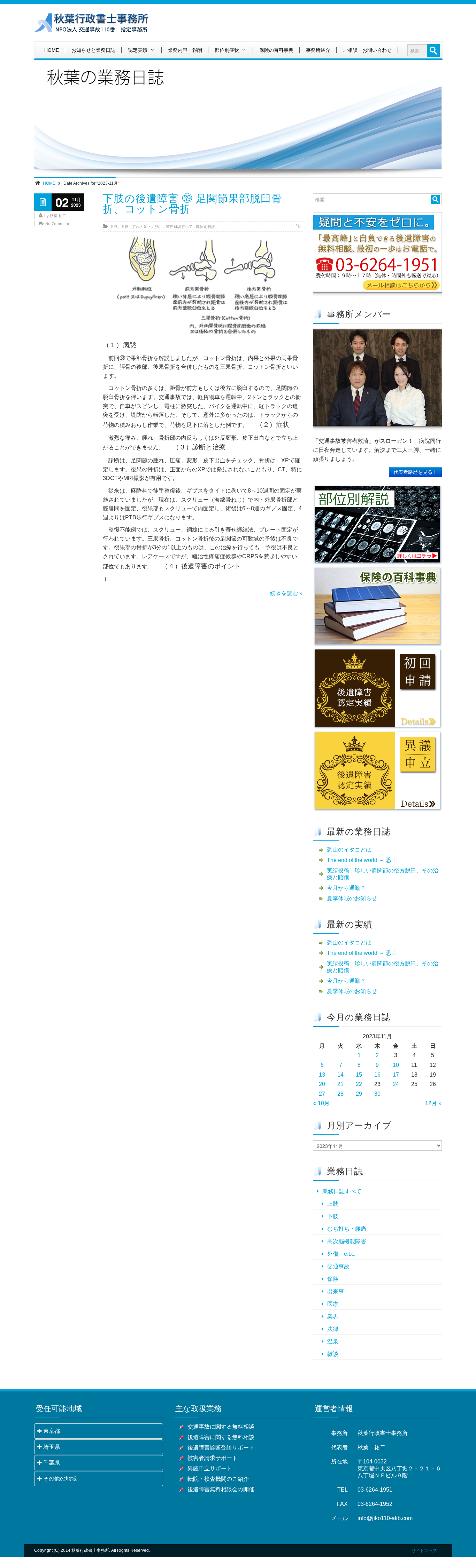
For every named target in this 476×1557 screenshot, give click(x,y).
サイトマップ (424, 1550)
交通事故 (338, 1266)
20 (322, 1084)
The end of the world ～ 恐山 (362, 860)
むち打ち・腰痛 (346, 1229)
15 (359, 1075)
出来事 (335, 1291)
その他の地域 (60, 1479)
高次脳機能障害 (346, 1241)
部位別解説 (205, 226)
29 (359, 1094)
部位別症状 (227, 50)
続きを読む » (286, 593)
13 (322, 1075)
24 (396, 1084)
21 (340, 1084)
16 (377, 1075)
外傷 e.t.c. (341, 1254)
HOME (51, 50)
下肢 (113, 226)
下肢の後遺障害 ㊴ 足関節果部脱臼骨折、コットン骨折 (192, 204)
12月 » (433, 1103)
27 (322, 1094)
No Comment (57, 223)
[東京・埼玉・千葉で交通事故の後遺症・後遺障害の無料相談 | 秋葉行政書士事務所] (91, 23)
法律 (332, 1329)
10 (396, 1065)
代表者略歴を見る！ (415, 472)
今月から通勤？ (346, 888)
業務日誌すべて (179, 226)
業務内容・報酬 (185, 50)
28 (340, 1094)
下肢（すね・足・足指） (142, 226)
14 (340, 1075)
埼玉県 (51, 1447)
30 (377, 1094)
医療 (332, 1304)
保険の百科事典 (276, 50)
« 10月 (321, 1103)
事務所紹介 (318, 50)
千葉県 (51, 1463)
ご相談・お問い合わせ (367, 50)
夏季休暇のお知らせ (352, 898)
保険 (332, 1279)
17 (396, 1075)
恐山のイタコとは (349, 850)
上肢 (332, 1204)
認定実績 (137, 50)
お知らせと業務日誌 (93, 50)
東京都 (51, 1431)
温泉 (332, 1341)
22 (359, 1084)
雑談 (332, 1354)
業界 (332, 1316)
